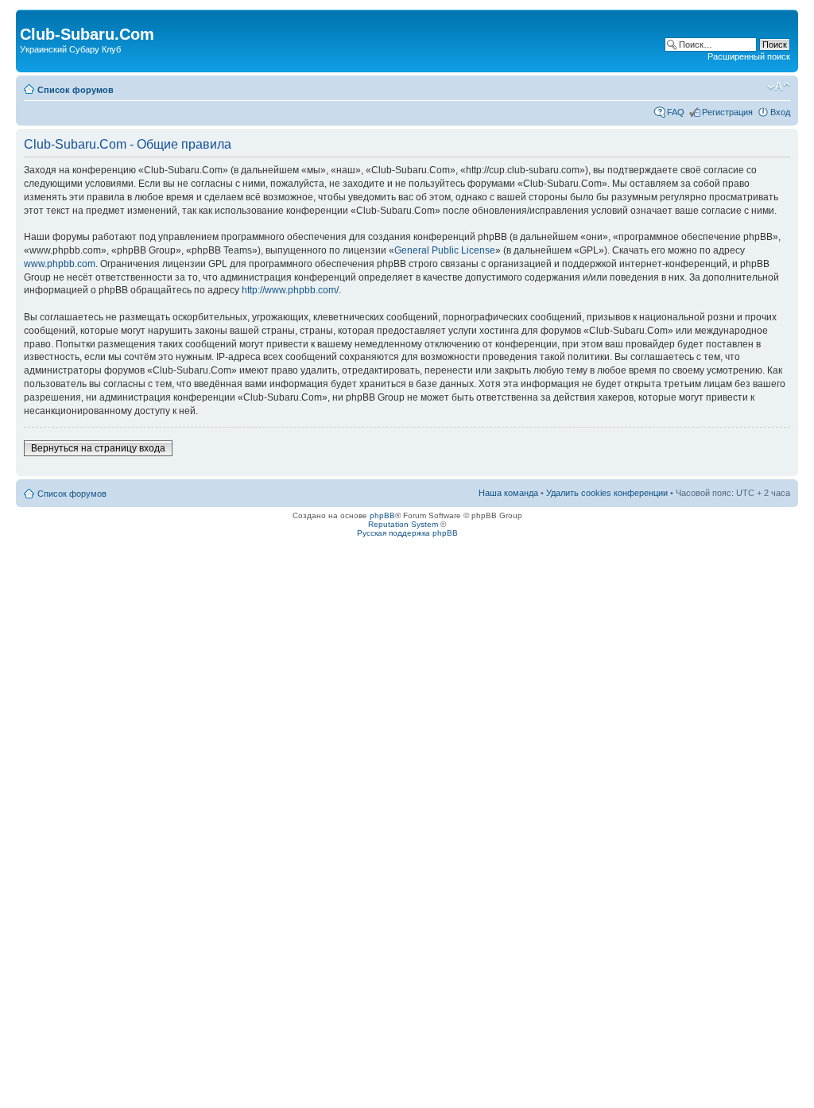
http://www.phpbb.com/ (290, 290)
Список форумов (75, 90)
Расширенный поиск (748, 56)
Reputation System (403, 524)
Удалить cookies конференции (607, 493)
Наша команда (508, 493)
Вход (780, 112)
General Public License (444, 250)
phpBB (382, 515)
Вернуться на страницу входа (98, 448)
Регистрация (727, 112)
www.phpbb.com (59, 263)
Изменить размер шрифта (778, 86)
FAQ (675, 112)
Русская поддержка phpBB (407, 533)
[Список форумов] (29, 17)
